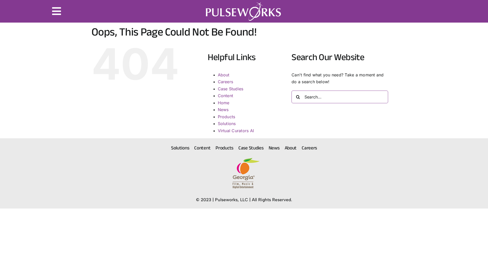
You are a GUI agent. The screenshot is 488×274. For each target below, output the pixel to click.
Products (226, 116)
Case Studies (230, 88)
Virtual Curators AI (236, 130)
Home (224, 102)
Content (225, 95)
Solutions (227, 123)
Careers (225, 81)
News (223, 109)
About (224, 74)
